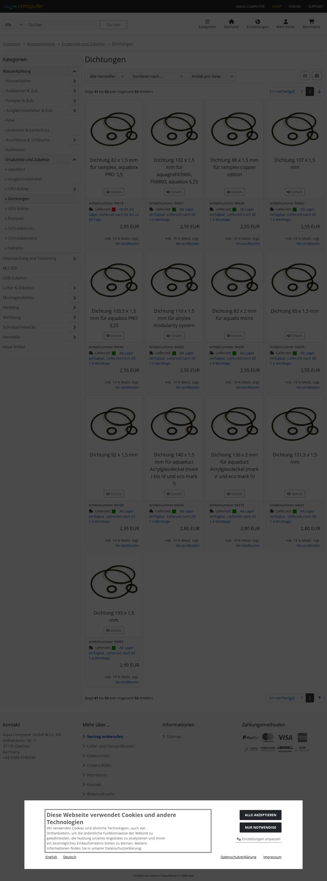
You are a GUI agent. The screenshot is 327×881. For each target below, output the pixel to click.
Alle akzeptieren (260, 815)
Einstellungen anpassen (261, 839)
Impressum (272, 857)
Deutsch (69, 857)
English (51, 857)
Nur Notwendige (260, 827)
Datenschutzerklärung (238, 857)
